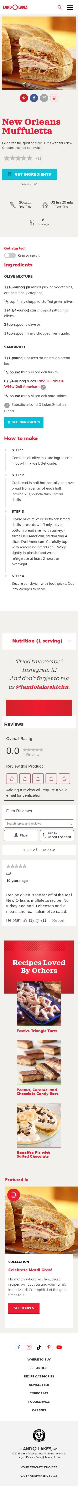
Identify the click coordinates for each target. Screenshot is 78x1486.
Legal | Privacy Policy (30, 1457)
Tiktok (39, 1347)
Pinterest (24, 98)
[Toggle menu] (70, 8)
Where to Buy (39, 1359)
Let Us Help (39, 1368)
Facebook (34, 98)
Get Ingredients (32, 174)
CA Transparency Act (39, 1475)
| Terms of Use (51, 1457)
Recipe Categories (39, 1376)
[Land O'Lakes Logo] (15, 7)
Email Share (44, 98)
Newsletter (39, 1385)
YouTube (59, 1347)
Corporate (39, 1393)
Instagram (29, 1347)
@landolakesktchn (42, 687)
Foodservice (39, 1402)
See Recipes (24, 1308)
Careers (39, 1410)
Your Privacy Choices (39, 1467)
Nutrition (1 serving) (37, 641)
